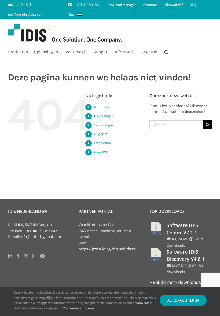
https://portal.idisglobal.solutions (107, 248)
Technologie (103, 125)
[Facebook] (18, 256)
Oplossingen (103, 116)
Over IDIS (101, 152)
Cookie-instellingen (77, 308)
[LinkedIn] (10, 256)
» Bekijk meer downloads (175, 282)
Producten (102, 107)
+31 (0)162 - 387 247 (40, 230)
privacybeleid (143, 303)
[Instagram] (34, 256)
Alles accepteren (183, 300)
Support (100, 134)
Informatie (102, 143)
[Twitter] (26, 256)
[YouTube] (42, 256)
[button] (166, 51)
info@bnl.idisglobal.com (25, 14)
